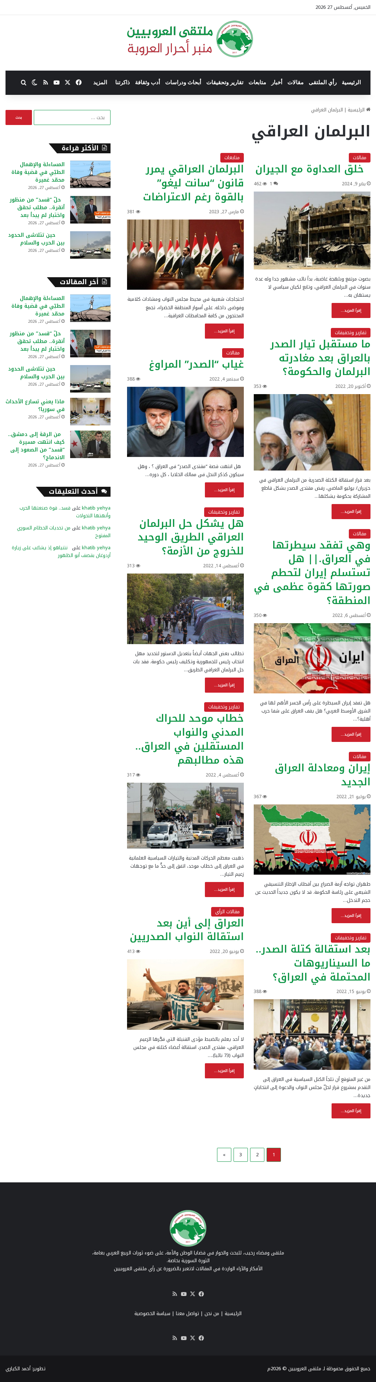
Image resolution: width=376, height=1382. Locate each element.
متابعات (257, 82)
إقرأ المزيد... (351, 310)
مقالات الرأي (227, 911)
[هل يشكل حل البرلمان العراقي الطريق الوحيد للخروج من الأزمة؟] (185, 609)
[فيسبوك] (201, 1294)
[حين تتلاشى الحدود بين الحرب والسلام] (90, 245)
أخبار (276, 82)
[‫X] (192, 1294)
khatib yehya (96, 508)
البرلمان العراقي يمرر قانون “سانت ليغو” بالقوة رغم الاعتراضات (193, 183)
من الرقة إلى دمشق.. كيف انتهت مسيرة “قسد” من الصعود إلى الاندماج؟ (36, 446)
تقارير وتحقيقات (224, 82)
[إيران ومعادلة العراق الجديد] (312, 839)
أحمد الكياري (18, 1368)
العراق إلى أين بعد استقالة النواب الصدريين (187, 930)
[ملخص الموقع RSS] (174, 1294)
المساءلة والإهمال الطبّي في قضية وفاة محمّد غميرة (38, 172)
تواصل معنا (187, 1313)
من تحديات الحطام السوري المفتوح (64, 531)
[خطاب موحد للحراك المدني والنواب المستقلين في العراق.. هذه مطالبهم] (185, 816)
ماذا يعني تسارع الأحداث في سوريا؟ (35, 405)
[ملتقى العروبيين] (188, 39)
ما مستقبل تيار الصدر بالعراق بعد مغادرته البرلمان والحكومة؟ (320, 358)
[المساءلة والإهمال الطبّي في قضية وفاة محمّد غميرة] (90, 174)
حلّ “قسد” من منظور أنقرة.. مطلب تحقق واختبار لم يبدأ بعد (37, 207)
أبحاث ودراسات (183, 82)
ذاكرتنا (122, 82)
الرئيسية (351, 82)
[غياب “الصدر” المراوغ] (185, 422)
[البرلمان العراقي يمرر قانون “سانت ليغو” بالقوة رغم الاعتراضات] (185, 254)
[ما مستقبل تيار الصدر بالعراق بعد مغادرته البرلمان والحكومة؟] (312, 432)
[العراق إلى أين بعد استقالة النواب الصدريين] (185, 994)
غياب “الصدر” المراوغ (196, 364)
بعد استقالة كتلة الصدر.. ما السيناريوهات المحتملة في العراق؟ (313, 963)
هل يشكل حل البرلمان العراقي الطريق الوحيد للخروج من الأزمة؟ (191, 537)
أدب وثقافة (147, 82)
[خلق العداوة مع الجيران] (312, 230)
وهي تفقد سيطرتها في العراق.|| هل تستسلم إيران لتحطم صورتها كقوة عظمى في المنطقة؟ (312, 573)
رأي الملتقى (323, 82)
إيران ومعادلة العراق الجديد (322, 775)
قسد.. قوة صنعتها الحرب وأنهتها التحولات (65, 511)
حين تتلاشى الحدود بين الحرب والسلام (36, 239)
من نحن (212, 1313)
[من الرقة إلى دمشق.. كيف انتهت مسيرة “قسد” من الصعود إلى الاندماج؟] (90, 444)
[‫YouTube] (183, 1294)
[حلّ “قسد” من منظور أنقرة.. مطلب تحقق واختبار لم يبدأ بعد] (90, 210)
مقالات (296, 82)
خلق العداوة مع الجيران (312, 169)
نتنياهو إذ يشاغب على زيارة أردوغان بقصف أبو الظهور (61, 551)
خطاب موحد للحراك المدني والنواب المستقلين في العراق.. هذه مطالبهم (189, 739)
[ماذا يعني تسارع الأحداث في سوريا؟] (90, 411)
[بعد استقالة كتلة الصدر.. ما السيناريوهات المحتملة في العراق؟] (312, 1034)
